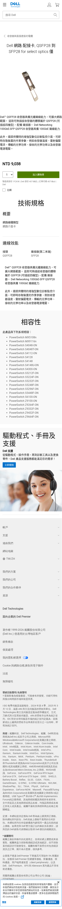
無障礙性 (8, 681)
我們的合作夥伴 (12, 587)
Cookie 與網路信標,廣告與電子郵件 (23, 665)
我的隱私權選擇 (12, 657)
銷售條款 (8, 641)
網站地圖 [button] (8, 551)
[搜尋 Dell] (55, 15)
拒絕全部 (37, 902)
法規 (5, 673)
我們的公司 (9, 579)
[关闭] (58, 882)
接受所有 (52, 902)
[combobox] (31, 15)
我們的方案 (9, 571)
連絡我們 (8, 543)
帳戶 (5, 527)
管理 (4, 902)
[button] (49, 5)
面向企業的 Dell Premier (17, 616)
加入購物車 (38, 174)
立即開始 (9, 465)
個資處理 (8, 649)
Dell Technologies (13, 608)
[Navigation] (5, 4)
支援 (5, 535)
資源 (5, 595)
